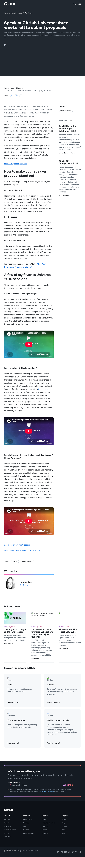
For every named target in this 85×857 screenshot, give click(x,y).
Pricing (6, 833)
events (15, 561)
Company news (9, 627)
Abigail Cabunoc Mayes (67, 153)
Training (45, 826)
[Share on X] (11, 95)
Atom (25, 826)
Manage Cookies (33, 850)
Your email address (14, 782)
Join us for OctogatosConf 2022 (69, 162)
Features (7, 819)
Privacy (24, 850)
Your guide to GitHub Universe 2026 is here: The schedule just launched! (42, 633)
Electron (26, 830)
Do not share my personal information (15, 852)
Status (44, 830)
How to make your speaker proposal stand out (25, 173)
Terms (19, 850)
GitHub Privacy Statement (46, 791)
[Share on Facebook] (16, 95)
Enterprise (7, 826)
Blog (13, 3)
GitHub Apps (43, 389)
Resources (7, 837)
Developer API (28, 819)
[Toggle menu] (80, 4)
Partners (26, 823)
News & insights (16, 13)
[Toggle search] (75, 4)
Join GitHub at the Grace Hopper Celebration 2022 (67, 128)
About (64, 819)
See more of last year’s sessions (17, 545)
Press (63, 830)
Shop (63, 833)
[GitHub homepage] (5, 3)
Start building (52, 702)
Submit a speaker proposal (15, 164)
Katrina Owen (9, 88)
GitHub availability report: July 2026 (68, 630)
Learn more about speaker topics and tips (22, 550)
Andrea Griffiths (64, 195)
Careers (64, 826)
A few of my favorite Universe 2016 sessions (27, 277)
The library (28, 13)
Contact (45, 833)
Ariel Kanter (35, 658)
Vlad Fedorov (8, 643)
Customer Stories (10, 830)
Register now (52, 743)
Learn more (12, 743)
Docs (44, 819)
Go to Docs (12, 702)
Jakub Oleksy (63, 648)
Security (7, 823)
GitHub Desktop (28, 833)
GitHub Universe (27, 561)
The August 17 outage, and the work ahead (15, 630)
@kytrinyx (19, 88)
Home (6, 13)
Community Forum (48, 823)
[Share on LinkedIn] (20, 95)
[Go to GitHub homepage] (8, 810)
